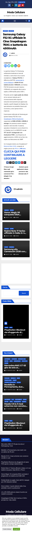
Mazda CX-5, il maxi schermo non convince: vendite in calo (16, 406)
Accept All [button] (16, 529)
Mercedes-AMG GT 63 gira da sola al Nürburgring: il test (15, 367)
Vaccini (18, 382)
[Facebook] (5, 65)
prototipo (24, 361)
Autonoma (14, 358)
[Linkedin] (15, 65)
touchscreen (17, 401)
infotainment (18, 399)
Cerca (5, 287)
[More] (18, 65)
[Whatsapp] (12, 65)
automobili (7, 358)
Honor (11, 210)
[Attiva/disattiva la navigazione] (15, 21)
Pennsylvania (8, 380)
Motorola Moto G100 (10, 146)
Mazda (24, 399)
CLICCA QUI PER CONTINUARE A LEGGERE (14, 155)
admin (13, 53)
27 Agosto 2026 (11, 335)
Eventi (6, 247)
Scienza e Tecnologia (10, 382)
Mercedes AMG (21, 358)
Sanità (14, 380)
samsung (11, 30)
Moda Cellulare (16, 12)
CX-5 (13, 399)
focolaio (7, 378)
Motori (6, 361)
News (11, 361)
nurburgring (17, 361)
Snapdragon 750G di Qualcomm (13, 119)
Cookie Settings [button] (7, 529)
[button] (26, 20)
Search (24, 293)
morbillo (13, 378)
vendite (24, 401)
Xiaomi (11, 228)
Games (6, 327)
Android (5, 30)
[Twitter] (8, 65)
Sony (11, 327)
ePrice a (20, 148)
